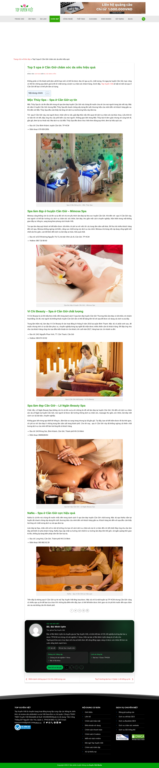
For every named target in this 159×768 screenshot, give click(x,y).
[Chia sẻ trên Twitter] (75, 610)
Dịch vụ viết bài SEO (127, 717)
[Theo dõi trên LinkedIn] (57, 723)
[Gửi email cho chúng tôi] (49, 723)
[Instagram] (77, 667)
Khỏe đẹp (55, 19)
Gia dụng (93, 19)
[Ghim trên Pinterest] (83, 610)
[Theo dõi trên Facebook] (44, 723)
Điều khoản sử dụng (93, 725)
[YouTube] (67, 667)
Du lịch (43, 19)
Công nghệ (68, 19)
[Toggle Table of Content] (46, 93)
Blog (130, 19)
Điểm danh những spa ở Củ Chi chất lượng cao (46, 679)
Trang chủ (19, 19)
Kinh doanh (106, 19)
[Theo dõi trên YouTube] (60, 723)
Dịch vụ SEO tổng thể (127, 730)
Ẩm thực (32, 19)
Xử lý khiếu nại (90, 752)
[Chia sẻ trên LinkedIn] (87, 610)
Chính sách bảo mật (92, 721)
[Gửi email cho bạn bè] (79, 610)
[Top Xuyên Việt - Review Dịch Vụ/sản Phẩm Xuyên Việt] (24, 8)
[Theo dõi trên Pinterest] (55, 723)
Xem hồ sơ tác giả (55, 667)
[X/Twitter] (72, 667)
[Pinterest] (82, 667)
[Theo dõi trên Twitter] (47, 723)
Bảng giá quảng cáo (126, 712)
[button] (143, 19)
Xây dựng (120, 19)
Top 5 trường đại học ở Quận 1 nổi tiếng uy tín (113, 679)
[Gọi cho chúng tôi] (52, 723)
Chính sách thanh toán (93, 730)
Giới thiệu (88, 712)
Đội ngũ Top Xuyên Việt (94, 743)
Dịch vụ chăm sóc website (129, 725)
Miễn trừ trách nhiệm (93, 738)
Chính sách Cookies (92, 734)
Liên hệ (88, 717)
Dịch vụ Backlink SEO (127, 721)
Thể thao (81, 19)
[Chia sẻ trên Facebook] (72, 610)
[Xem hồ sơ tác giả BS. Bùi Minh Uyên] (36, 630)
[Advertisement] (79, 42)
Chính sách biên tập (92, 747)
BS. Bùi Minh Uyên (50, 73)
